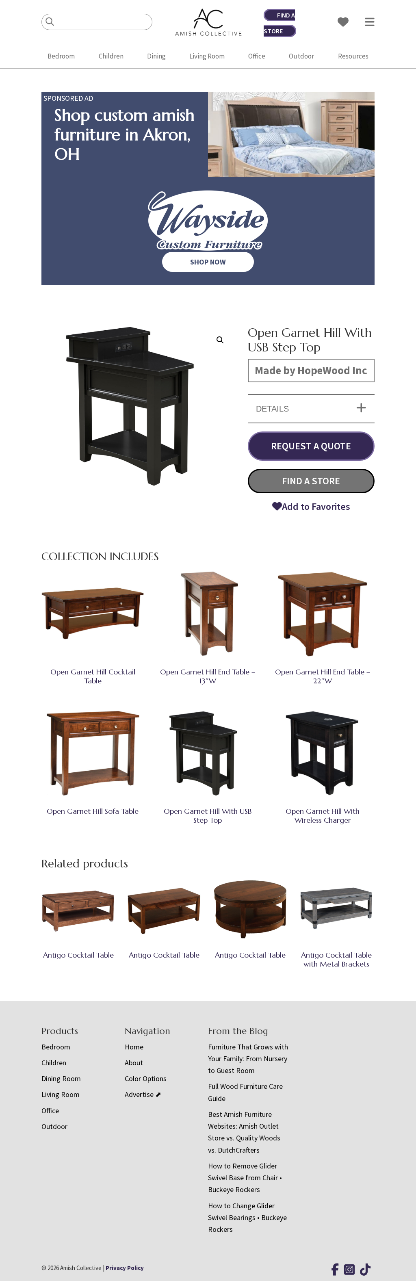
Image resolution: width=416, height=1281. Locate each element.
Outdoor (301, 56)
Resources (353, 56)
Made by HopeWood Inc (311, 370)
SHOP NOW (208, 262)
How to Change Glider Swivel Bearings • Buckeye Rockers (247, 1217)
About (134, 1062)
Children (111, 56)
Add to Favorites (316, 506)
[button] (220, 340)
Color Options (146, 1078)
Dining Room (61, 1078)
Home (134, 1046)
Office (256, 56)
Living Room (207, 56)
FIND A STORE (311, 481)
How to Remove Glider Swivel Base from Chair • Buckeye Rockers (245, 1177)
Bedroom (61, 56)
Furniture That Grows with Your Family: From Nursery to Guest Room (248, 1058)
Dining (156, 56)
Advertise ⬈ (143, 1094)
